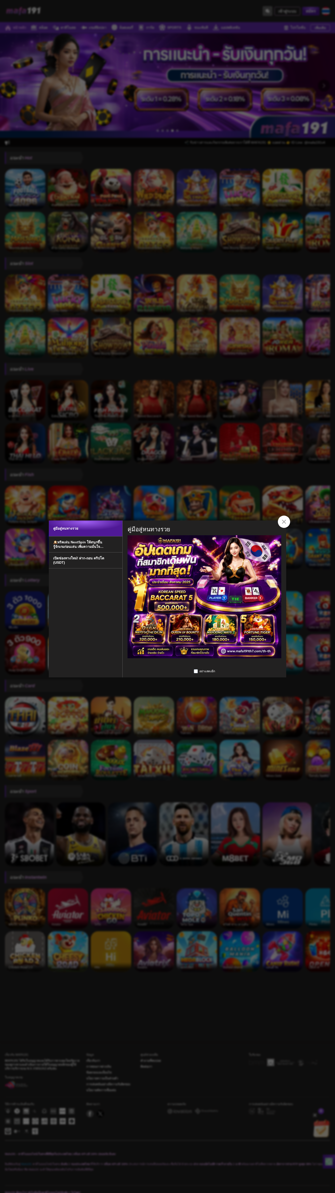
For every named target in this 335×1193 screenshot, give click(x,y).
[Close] (284, 522)
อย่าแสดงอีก (207, 671)
